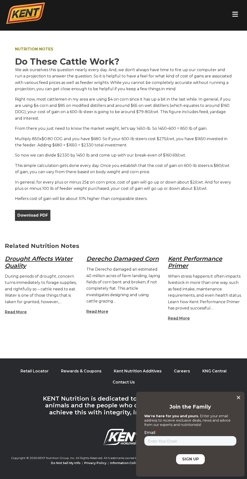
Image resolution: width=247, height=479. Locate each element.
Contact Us (124, 382)
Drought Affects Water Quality (39, 262)
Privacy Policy (95, 463)
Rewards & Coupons (81, 371)
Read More (16, 312)
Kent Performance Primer (195, 262)
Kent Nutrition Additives (138, 371)
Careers (182, 371)
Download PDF (32, 215)
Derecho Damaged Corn (122, 258)
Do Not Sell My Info (66, 463)
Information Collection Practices (135, 463)
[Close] (238, 397)
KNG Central (214, 371)
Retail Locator (35, 371)
